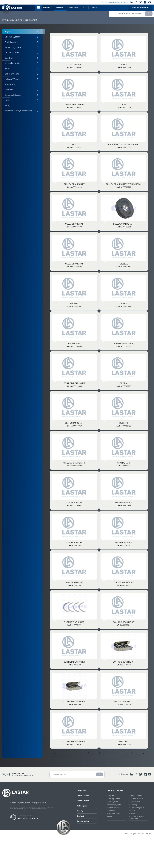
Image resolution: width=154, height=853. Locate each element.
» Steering (133, 805)
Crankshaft (31, 19)
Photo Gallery (83, 796)
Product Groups (115, 791)
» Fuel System (112, 802)
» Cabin (132, 811)
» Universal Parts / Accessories (136, 818)
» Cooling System (113, 799)
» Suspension (134, 802)
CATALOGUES (73, 7)
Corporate (81, 791)
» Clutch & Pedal (113, 808)
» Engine (110, 796)
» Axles (109, 817)
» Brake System (135, 796)
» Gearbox (111, 811)
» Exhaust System (114, 805)
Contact (80, 816)
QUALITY (84, 7)
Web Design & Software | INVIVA (138, 834)
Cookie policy (83, 821)
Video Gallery (83, 801)
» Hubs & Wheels (136, 799)
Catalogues (82, 806)
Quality (80, 811)
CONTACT (93, 7)
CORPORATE (47, 7)
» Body (132, 814)
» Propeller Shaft (113, 814)
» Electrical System (136, 808)
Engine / (19, 19)
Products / (8, 19)
